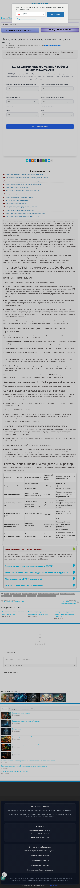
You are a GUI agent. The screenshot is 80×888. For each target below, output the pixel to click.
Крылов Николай (10, 45)
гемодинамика (15, 593)
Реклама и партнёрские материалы (40, 870)
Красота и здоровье (26, 45)
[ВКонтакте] (30, 160)
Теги (33, 709)
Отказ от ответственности (40, 860)
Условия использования (40, 855)
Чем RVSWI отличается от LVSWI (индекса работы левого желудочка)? (36, 572)
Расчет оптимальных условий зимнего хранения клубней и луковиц (24, 766)
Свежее (4, 709)
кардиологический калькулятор (48, 593)
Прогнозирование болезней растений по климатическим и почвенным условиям (28, 761)
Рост (8, 110)
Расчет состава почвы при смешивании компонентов (30, 753)
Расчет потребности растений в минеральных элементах (31, 737)
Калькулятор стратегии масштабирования (26, 721)
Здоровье (37, 45)
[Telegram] (35, 160)
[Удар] (13, 665)
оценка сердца (6, 596)
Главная (5, 18)
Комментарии (24, 709)
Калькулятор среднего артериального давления (68, 602)
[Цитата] (21, 665)
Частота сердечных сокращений (52, 97)
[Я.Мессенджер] (27, 160)
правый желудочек (19, 596)
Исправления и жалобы (40, 865)
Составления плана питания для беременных (13, 613)
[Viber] (41, 160)
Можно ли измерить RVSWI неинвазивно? (23, 579)
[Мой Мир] (46, 160)
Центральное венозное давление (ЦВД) (54, 84)
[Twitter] (38, 160)
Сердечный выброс (13, 97)
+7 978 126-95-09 (43, 834)
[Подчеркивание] (11, 665)
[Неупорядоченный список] (19, 665)
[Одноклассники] (32, 160)
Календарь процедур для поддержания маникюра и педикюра (64, 614)
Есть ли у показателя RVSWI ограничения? (24, 585)
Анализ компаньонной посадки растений (15, 771)
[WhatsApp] (43, 160)
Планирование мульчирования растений (25, 745)
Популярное (13, 709)
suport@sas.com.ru (42, 837)
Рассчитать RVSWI (40, 126)
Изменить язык (55, 14)
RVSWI (6, 593)
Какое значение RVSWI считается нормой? (24, 549)
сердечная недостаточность (46, 596)
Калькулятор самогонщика (21, 713)
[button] (60, 30)
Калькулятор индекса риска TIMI (14, 601)
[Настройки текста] (4, 874)
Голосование (16, 729)
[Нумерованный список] (16, 665)
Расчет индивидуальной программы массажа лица (38, 613)
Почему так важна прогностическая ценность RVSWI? (29, 566)
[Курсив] (8, 665)
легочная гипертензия (68, 593)
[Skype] (49, 160)
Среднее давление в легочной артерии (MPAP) (22, 84)
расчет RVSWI (31, 596)
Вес (42, 110)
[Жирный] (5, 665)
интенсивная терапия (29, 593)
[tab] (40, 549)
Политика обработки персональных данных (40, 851)
